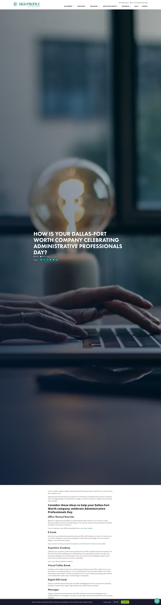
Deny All (116, 602)
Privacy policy (107, 602)
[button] (41, 259)
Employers (81, 6)
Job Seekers (68, 6)
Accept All (125, 602)
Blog (136, 6)
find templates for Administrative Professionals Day (85, 544)
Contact (145, 6)
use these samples (87, 528)
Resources (125, 6)
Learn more (51, 561)
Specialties (94, 6)
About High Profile (109, 6)
